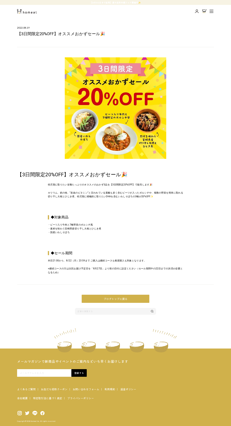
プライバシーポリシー (80, 398)
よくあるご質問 (26, 389)
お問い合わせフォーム (86, 389)
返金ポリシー (128, 389)
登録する (79, 373)
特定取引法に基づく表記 (47, 398)
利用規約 (110, 389)
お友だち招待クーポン (54, 389)
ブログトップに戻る (115, 299)
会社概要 (22, 398)
